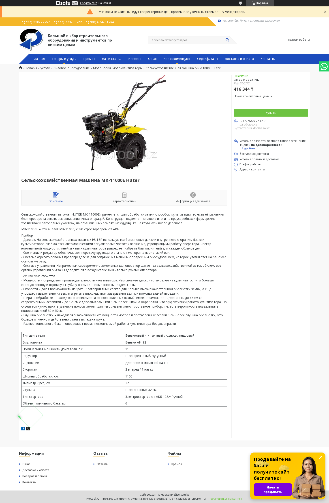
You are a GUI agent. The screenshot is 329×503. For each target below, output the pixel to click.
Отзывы (102, 464)
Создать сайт (88, 3)
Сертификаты (207, 58)
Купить (270, 113)
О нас (152, 58)
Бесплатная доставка (254, 153)
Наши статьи (112, 58)
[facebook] (23, 429)
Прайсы (176, 464)
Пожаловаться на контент (226, 499)
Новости (134, 58)
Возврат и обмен (34, 476)
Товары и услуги (64, 58)
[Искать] (227, 40)
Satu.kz (184, 495)
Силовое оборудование (71, 68)
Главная (38, 58)
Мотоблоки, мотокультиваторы (117, 68)
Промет (89, 58)
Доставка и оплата (239, 58)
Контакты (268, 58)
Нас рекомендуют (176, 58)
